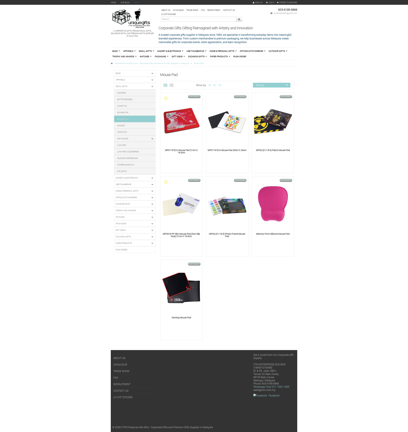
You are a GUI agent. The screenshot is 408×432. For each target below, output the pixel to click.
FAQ (203, 10)
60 (214, 85)
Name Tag (122, 106)
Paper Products (219, 56)
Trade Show (192, 10)
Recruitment (213, 10)
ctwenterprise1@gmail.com (285, 13)
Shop (136, 2)
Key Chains (122, 138)
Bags (115, 51)
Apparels (128, 51)
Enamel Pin (122, 112)
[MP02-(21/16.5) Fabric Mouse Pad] (272, 120)
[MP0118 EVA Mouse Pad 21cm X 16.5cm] (181, 120)
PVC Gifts (121, 171)
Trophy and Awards (123, 56)
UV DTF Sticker (168, 14)
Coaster (121, 93)
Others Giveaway (125, 164)
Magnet (121, 125)
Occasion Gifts (196, 56)
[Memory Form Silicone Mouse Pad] (272, 204)
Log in (271, 2)
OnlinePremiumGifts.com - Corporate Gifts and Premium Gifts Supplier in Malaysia (152, 63)
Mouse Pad (122, 119)
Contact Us (229, 10)
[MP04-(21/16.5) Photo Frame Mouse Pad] (227, 204)
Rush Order (239, 56)
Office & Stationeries (251, 51)
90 (219, 85)
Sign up (258, 2)
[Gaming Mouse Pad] (181, 287)
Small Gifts (145, 51)
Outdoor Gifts (277, 51)
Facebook (274, 395)
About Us (165, 10)
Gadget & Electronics (169, 51)
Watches (144, 56)
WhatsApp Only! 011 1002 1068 (271, 386)
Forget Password (288, 2)
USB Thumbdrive (195, 51)
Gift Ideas (177, 56)
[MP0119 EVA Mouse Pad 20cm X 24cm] (227, 120)
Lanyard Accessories (128, 151)
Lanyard (121, 145)
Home (113, 2)
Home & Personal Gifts (222, 51)
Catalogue (178, 10)
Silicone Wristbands (127, 158)
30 (209, 85)
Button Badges (124, 99)
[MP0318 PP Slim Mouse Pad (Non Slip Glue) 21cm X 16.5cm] (181, 204)
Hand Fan (122, 132)
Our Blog (125, 2)
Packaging (160, 56)
